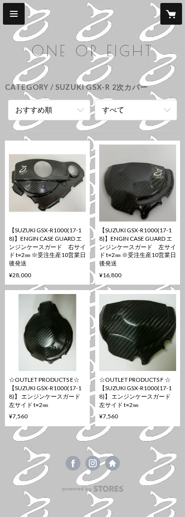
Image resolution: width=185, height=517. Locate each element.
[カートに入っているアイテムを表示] (171, 14)
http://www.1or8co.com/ (112, 463)
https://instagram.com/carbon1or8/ (92, 463)
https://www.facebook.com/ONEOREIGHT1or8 (73, 463)
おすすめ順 (33, 109)
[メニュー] (14, 14)
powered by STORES (92, 491)
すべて (113, 109)
